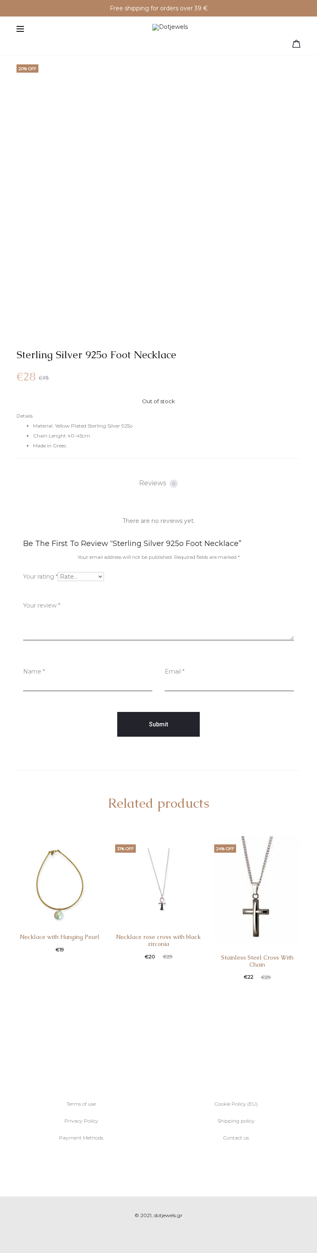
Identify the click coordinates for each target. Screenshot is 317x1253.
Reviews (157, 483)
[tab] (158, 483)
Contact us (236, 1138)
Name (34, 671)
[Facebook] (149, 1234)
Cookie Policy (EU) (236, 1104)
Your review (41, 605)
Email (175, 671)
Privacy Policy (81, 1121)
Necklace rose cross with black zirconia (158, 940)
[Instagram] (168, 1234)
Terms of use (81, 1104)
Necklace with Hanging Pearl (59, 937)
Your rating (40, 576)
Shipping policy (236, 1121)
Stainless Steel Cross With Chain (257, 961)
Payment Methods (81, 1138)
